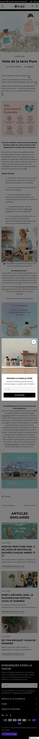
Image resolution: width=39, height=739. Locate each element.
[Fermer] (33, 342)
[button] (34, 738)
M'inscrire (19, 395)
